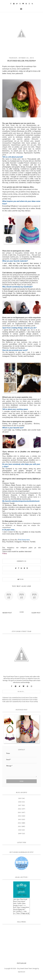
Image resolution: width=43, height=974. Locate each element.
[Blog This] (27, 568)
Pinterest (5, 348)
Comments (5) (21, 561)
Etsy (4, 542)
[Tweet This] (16, 568)
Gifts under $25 (7, 702)
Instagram (39, 346)
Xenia (9, 73)
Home (22, 612)
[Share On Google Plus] (21, 568)
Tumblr (12, 348)
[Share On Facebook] (19, 568)
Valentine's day (6, 698)
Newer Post (7, 613)
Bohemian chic (6, 700)
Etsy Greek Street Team (25, 698)
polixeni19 (25, 69)
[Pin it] (24, 568)
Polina (4, 553)
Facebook (21, 348)
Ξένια (14, 69)
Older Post (36, 613)
